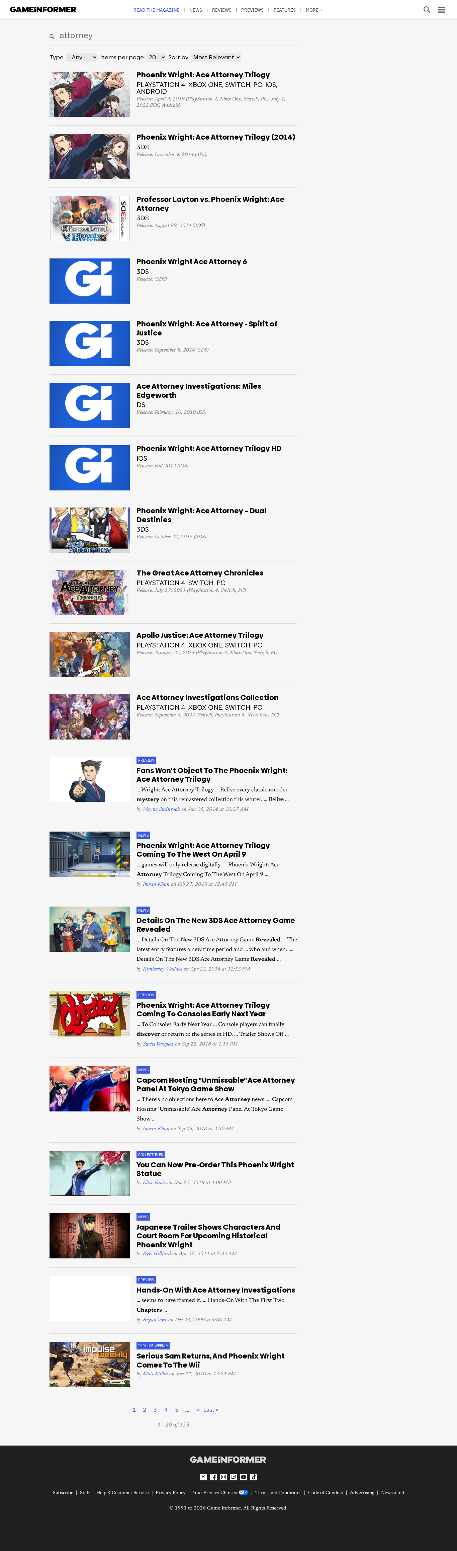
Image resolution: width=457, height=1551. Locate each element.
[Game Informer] (228, 1459)
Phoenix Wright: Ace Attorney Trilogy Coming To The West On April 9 (203, 850)
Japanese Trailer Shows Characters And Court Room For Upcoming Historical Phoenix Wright (208, 1236)
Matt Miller (155, 1374)
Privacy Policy (171, 1493)
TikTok (253, 1477)
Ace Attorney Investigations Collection (207, 697)
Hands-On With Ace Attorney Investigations (215, 1290)
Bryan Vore (155, 1320)
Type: (57, 57)
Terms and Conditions (278, 1493)
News (195, 10)
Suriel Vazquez (158, 1044)
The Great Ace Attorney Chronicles (199, 573)
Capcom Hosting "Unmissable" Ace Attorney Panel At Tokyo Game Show (215, 1084)
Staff (85, 1493)
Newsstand (392, 1493)
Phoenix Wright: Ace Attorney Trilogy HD (209, 448)
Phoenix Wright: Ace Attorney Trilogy (203, 75)
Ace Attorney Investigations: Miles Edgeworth (198, 390)
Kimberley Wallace (162, 969)
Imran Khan (156, 884)
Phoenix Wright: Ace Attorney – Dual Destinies (201, 515)
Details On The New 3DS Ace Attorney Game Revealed (215, 925)
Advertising (362, 1493)
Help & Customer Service (122, 1493)
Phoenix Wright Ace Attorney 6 (191, 261)
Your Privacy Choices (214, 1493)
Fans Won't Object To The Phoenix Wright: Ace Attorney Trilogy (212, 775)
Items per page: (122, 57)
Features (285, 10)
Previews (252, 10)
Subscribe (63, 1493)
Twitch (233, 1477)
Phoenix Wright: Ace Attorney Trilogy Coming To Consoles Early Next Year (203, 1009)
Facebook (213, 1477)
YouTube (243, 1477)
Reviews (222, 10)
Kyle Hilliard (157, 1253)
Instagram (223, 1477)
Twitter (203, 1477)
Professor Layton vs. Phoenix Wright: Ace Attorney (210, 204)
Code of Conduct (325, 1493)
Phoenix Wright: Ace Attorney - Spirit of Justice (207, 328)
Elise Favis (154, 1182)
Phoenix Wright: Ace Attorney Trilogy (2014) (215, 137)
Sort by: (179, 57)
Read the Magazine (156, 10)
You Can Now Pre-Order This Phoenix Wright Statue (215, 1169)
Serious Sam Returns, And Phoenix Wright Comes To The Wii (210, 1360)
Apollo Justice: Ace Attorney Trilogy (200, 635)
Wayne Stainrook (161, 809)
